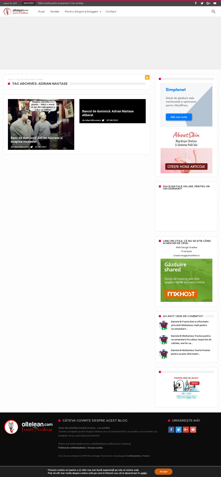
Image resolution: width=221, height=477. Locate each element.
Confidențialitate (134, 456)
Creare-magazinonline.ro (186, 255)
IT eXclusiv (186, 251)
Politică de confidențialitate (72, 447)
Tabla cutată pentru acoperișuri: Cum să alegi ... (60, 3)
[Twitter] (202, 3)
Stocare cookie (95, 447)
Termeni (146, 456)
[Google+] (208, 3)
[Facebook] (195, 3)
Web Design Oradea (186, 247)
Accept (163, 471)
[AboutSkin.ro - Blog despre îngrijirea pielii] (186, 151)
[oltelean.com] (15, 11)
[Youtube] (215, 3)
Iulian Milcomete (21, 147)
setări (144, 473)
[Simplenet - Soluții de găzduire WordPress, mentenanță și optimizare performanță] (186, 104)
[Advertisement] (110, 42)
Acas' (10, 79)
